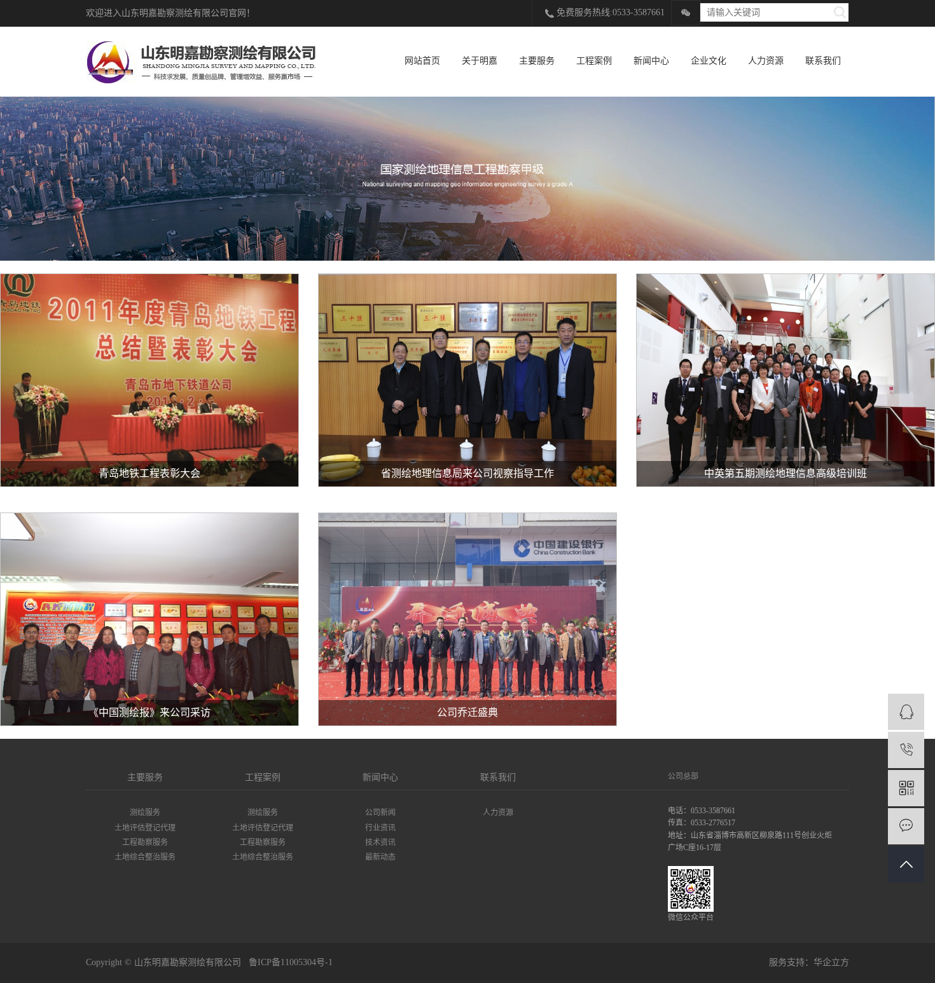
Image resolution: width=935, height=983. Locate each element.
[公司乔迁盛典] (467, 619)
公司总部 (683, 776)
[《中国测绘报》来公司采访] (149, 619)
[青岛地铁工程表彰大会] (149, 380)
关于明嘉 (479, 60)
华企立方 (831, 962)
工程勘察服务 (145, 842)
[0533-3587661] (906, 750)
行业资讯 (380, 827)
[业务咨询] (906, 712)
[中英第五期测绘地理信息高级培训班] (785, 380)
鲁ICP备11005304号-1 (291, 962)
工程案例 (594, 60)
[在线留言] (906, 826)
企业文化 (708, 60)
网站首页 (422, 60)
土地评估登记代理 (145, 827)
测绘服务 (145, 812)
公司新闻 (380, 812)
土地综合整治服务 (145, 857)
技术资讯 (380, 842)
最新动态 (380, 857)
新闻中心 (651, 60)
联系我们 (823, 60)
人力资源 (766, 60)
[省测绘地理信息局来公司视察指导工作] (467, 380)
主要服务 (537, 60)
